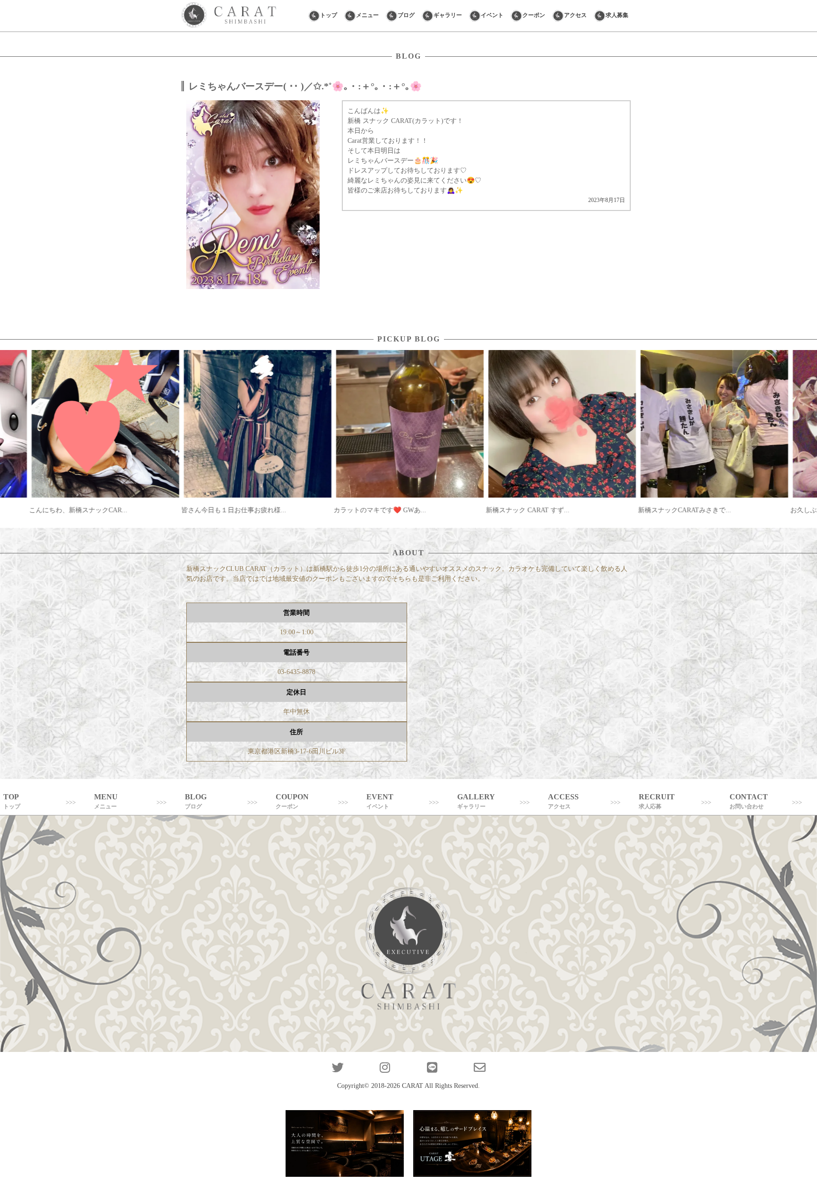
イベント (492, 15)
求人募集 (617, 15)
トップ (328, 15)
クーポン (533, 15)
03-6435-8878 (296, 671)
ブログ (406, 15)
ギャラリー (448, 15)
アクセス (575, 15)
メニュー (367, 15)
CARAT (412, 1085)
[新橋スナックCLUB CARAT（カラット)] (229, 15)
